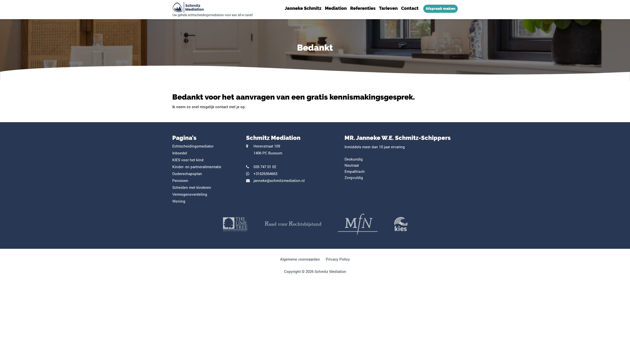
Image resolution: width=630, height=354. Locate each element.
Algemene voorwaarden (300, 259)
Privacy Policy (338, 259)
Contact (410, 8)
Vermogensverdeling (189, 194)
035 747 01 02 (264, 166)
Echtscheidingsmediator (193, 146)
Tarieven (388, 8)
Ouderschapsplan (187, 173)
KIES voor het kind (188, 159)
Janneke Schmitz (303, 8)
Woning (178, 201)
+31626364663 (265, 173)
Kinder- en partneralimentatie (196, 166)
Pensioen (180, 180)
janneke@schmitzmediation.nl (279, 180)
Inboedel (179, 152)
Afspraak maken (440, 8)
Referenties (363, 8)
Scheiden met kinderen (191, 187)
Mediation (336, 8)
